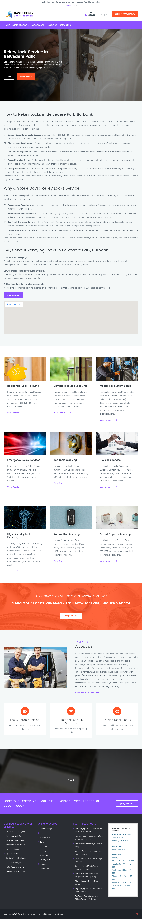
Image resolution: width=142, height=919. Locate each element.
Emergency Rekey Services (15, 845)
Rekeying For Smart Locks (15, 871)
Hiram (42, 833)
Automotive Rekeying (13, 862)
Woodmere (44, 855)
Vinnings (43, 851)
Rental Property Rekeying (14, 867)
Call (9, 76)
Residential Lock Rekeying (15, 831)
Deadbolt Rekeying (12, 849)
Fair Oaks (43, 864)
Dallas (42, 842)
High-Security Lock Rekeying (15, 858)
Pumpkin (43, 846)
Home (7, 25)
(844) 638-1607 (97, 15)
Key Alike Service (11, 853)
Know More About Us (85, 692)
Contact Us (70, 5)
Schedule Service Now (125, 14)
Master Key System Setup (14, 840)
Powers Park (44, 868)
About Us (52, 25)
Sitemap (60, 914)
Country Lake (45, 860)
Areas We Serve (19, 25)
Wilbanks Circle (45, 837)
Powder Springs (46, 829)
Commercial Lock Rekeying (15, 836)
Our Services (37, 25)
